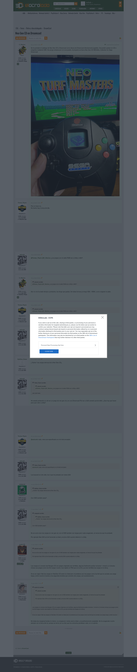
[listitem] (68, 345)
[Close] (103, 318)
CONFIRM (49, 351)
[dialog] (68, 336)
